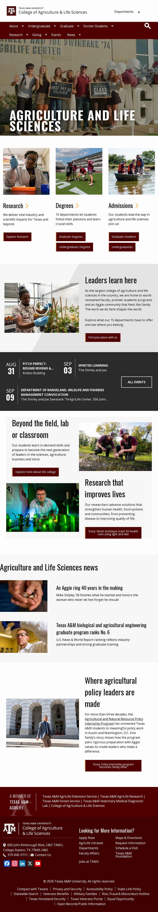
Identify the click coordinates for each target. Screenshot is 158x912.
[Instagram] (14, 863)
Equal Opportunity (120, 899)
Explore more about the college (35, 472)
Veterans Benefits (56, 894)
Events (56, 35)
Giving (36, 35)
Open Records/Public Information (81, 904)
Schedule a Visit (126, 848)
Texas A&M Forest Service (61, 801)
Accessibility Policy (100, 889)
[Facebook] (7, 863)
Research (16, 35)
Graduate (67, 26)
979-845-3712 (17, 855)
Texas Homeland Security (47, 899)
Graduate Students (124, 236)
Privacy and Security (67, 889)
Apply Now (87, 837)
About (13, 26)
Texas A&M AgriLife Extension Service (69, 796)
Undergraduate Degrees (74, 247)
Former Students (95, 26)
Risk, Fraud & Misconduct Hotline (125, 894)
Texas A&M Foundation (123, 855)
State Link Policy (129, 889)
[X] (30, 863)
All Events (136, 382)
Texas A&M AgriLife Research (121, 796)
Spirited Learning (93, 365)
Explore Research (17, 236)
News (71, 35)
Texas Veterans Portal (86, 899)
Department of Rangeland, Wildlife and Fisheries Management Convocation (62, 392)
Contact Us (43, 855)
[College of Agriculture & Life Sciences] (46, 10)
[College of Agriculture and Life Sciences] (32, 828)
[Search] (147, 26)
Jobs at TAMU (89, 861)
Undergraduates (122, 247)
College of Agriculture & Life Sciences (78, 806)
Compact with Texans (32, 889)
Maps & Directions (128, 837)
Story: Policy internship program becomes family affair (113, 765)
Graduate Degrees (71, 236)
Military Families (85, 894)
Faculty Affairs (89, 853)
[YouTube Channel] (38, 863)
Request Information (130, 843)
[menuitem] (125, 11)
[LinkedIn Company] (22, 863)
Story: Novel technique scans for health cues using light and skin (113, 532)
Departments (124, 11)
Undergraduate (39, 26)
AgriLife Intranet (91, 843)
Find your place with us (102, 337)
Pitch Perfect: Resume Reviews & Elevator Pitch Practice (37, 366)
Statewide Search (26, 894)
